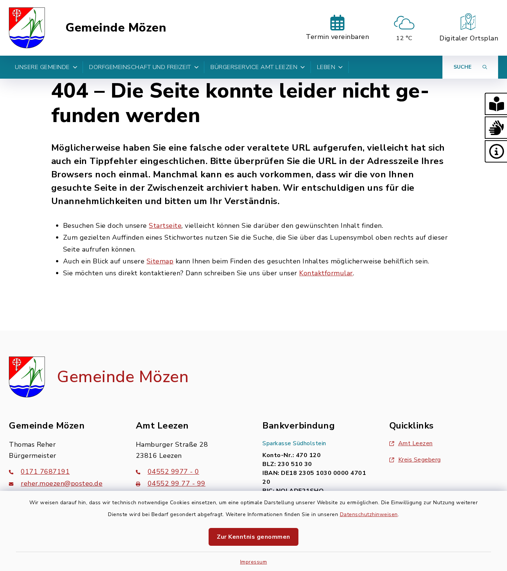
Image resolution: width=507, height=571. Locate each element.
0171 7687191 (45, 471)
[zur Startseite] (27, 28)
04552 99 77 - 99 (177, 483)
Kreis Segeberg (419, 460)
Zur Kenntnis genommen (253, 537)
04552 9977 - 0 (173, 471)
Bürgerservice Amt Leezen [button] (253, 67)
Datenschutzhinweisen (369, 514)
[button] (496, 104)
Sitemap (160, 261)
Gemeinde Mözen (115, 28)
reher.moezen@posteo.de (61, 483)
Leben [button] (326, 67)
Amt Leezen (415, 443)
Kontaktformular (326, 273)
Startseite (165, 225)
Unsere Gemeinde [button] (42, 67)
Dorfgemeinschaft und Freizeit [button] (140, 67)
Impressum (253, 561)
